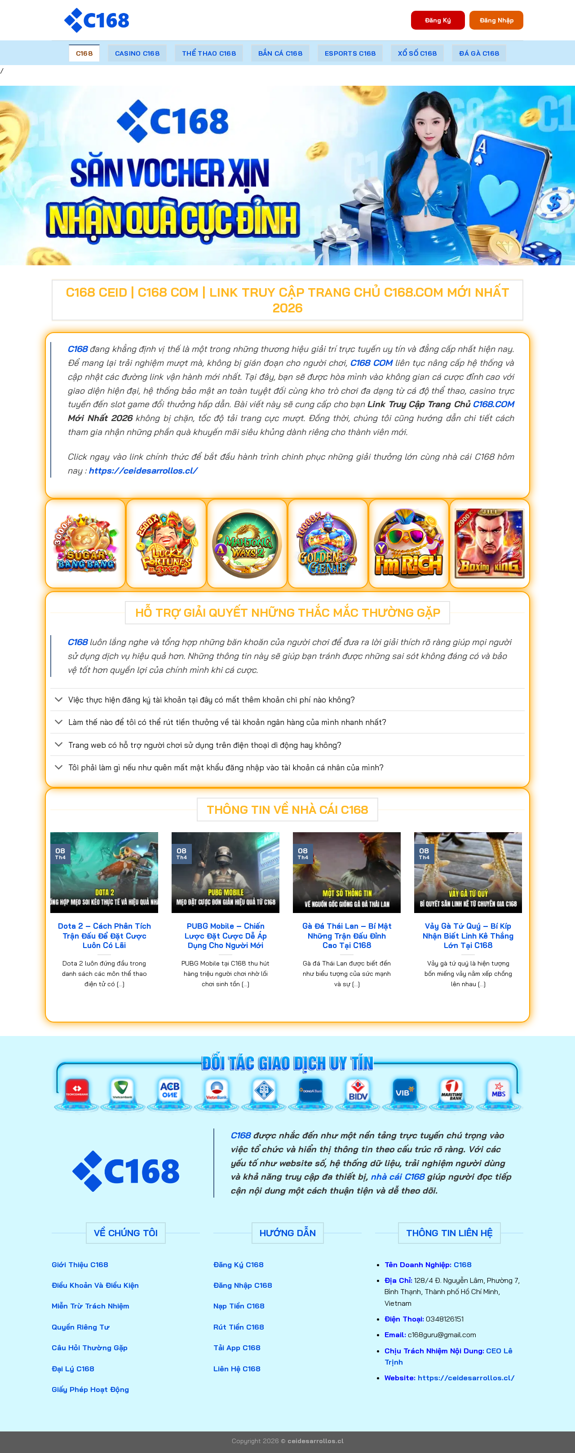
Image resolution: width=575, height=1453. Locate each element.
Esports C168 (350, 53)
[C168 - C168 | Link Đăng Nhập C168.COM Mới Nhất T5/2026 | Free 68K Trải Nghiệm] (97, 20)
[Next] (524, 921)
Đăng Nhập (496, 20)
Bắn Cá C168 (280, 53)
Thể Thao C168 (209, 53)
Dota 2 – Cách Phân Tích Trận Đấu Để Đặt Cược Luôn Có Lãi (104, 935)
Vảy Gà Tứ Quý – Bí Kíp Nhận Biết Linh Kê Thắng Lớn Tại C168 (468, 935)
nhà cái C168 (397, 1176)
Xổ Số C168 (417, 53)
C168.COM (493, 404)
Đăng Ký (438, 20)
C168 (84, 53)
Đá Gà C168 (479, 53)
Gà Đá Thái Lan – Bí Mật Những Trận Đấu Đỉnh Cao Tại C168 (347, 935)
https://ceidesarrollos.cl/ (142, 470)
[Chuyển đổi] (59, 700)
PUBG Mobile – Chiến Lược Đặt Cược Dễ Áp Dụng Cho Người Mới (226, 935)
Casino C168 (137, 53)
